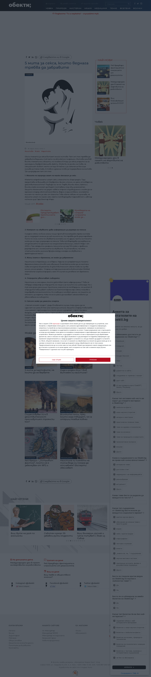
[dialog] (75, 338)
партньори (56, 323)
